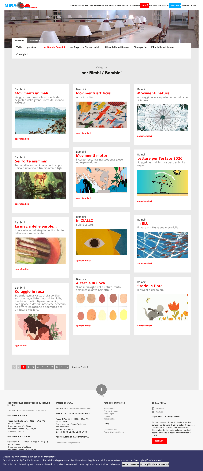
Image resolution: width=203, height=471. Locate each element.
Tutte (19, 47)
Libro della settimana (117, 47)
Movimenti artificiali (94, 93)
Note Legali (109, 413)
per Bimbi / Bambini (54, 47)
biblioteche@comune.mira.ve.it (32, 410)
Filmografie (140, 47)
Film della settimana (162, 47)
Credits (107, 416)
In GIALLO (84, 220)
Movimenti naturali (154, 93)
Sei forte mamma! (31, 161)
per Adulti (32, 47)
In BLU (143, 223)
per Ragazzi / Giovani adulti (85, 47)
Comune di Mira (110, 429)
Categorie (19, 40)
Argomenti (35, 40)
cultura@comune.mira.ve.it (79, 408)
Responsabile (109, 419)
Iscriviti (159, 441)
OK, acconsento (130, 464)
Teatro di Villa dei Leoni (114, 432)
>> (66, 367)
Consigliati (22, 54)
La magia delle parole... (36, 226)
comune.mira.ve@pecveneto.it (69, 442)
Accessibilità (109, 408)
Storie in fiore (150, 285)
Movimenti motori (92, 155)
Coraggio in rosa (29, 291)
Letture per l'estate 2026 (159, 158)
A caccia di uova (90, 283)
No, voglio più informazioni (154, 464)
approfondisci (22, 138)
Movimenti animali (31, 93)
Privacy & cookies (111, 411)
